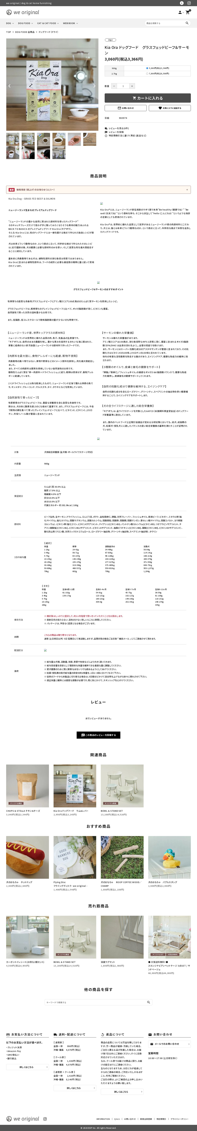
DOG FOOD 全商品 (24, 31)
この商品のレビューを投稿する (98, 735)
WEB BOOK (69, 23)
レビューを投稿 (114, 131)
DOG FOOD (24, 23)
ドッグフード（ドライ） (49, 31)
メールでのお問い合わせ (164, 1044)
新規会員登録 (146, 1119)
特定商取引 (161, 1119)
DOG (8, 23)
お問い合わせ (126, 108)
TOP (8, 31)
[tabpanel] (52, 84)
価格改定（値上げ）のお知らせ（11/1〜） (32, 189)
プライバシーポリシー (180, 1119)
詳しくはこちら (27, 1067)
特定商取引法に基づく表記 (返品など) (125, 135)
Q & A (117, 1119)
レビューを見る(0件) (117, 128)
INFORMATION (103, 1119)
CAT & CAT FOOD (46, 23)
